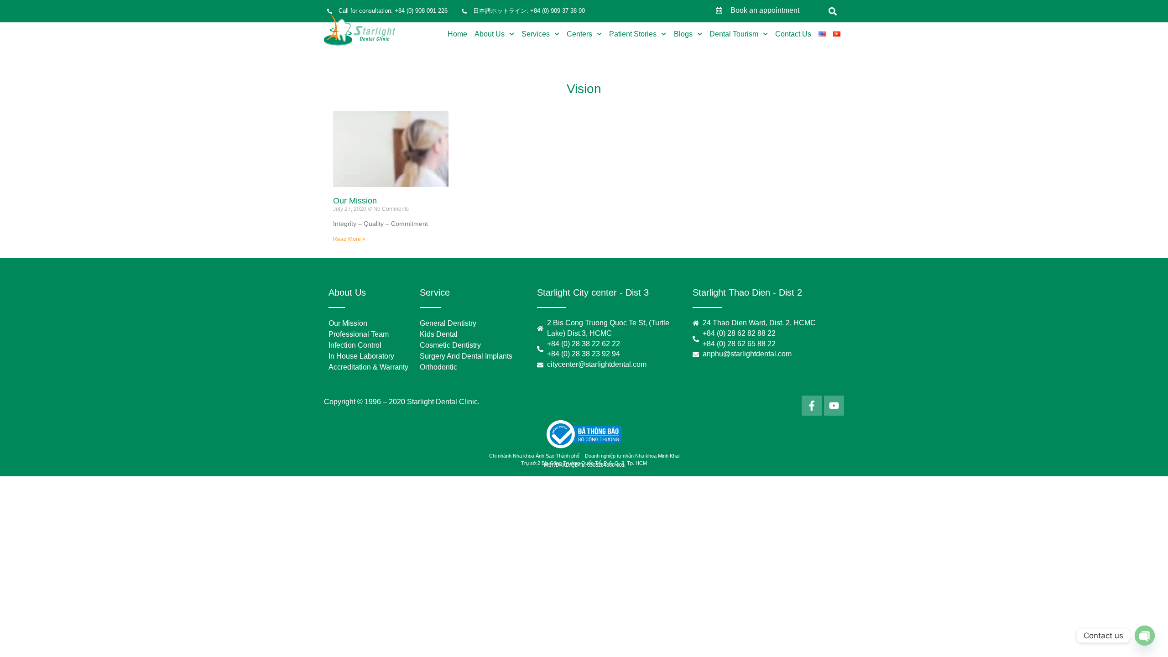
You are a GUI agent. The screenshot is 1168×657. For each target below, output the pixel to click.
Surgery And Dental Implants (466, 356)
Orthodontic (438, 367)
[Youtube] (834, 406)
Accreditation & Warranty (368, 367)
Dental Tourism (733, 34)
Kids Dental (439, 334)
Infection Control (354, 345)
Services (535, 34)
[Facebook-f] (812, 406)
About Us (489, 34)
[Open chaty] (1145, 636)
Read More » (349, 239)
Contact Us (793, 34)
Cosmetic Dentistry (450, 345)
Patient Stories (633, 34)
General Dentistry (448, 323)
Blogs (683, 34)
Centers (579, 34)
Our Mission (355, 200)
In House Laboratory (361, 356)
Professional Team (358, 334)
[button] (832, 11)
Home (457, 34)
